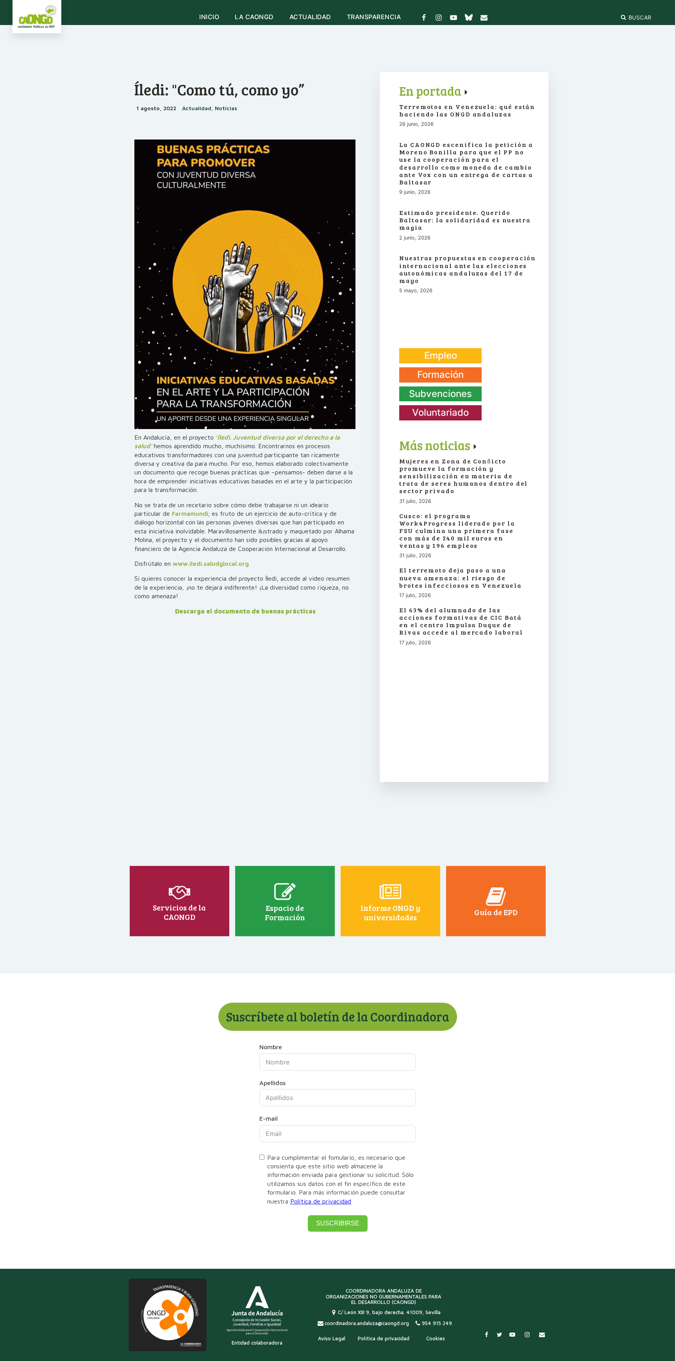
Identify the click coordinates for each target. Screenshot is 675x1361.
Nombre (270, 1046)
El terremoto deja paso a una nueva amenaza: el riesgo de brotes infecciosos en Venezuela (460, 577)
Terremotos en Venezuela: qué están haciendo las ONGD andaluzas (467, 110)
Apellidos (272, 1082)
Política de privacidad (320, 1201)
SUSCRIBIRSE (337, 1223)
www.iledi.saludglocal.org (211, 563)
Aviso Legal (331, 1338)
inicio (209, 17)
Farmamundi (190, 513)
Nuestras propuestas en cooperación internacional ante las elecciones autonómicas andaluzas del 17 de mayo (467, 269)
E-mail (268, 1118)
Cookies (435, 1338)
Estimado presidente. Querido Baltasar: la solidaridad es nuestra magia (465, 220)
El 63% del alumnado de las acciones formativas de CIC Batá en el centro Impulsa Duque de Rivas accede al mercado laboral (461, 621)
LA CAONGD (254, 17)
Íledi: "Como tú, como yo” (219, 89)
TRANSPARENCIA (374, 17)
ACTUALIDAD (310, 17)
